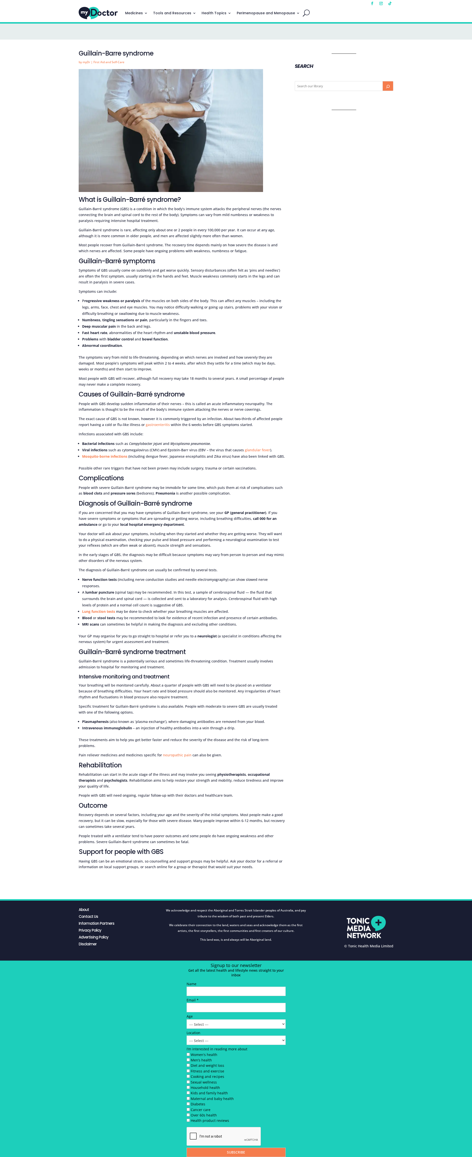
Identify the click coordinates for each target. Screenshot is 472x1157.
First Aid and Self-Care (108, 62)
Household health (205, 1087)
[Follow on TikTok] (389, 3)
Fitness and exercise (207, 1071)
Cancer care (200, 1109)
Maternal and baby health (212, 1098)
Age (190, 1016)
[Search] (388, 86)
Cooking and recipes (207, 1076)
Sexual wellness (204, 1082)
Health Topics (214, 13)
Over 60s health (204, 1115)
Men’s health (201, 1060)
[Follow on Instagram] (381, 3)
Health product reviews (210, 1120)
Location (193, 1032)
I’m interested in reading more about (217, 1049)
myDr (86, 62)
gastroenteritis (158, 424)
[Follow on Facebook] (372, 3)
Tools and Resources (172, 13)
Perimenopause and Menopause (266, 13)
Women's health (204, 1054)
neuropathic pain (177, 755)
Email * (193, 1000)
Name (191, 983)
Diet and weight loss (207, 1065)
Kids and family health (209, 1093)
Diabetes (198, 1104)
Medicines (134, 13)
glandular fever (257, 450)
